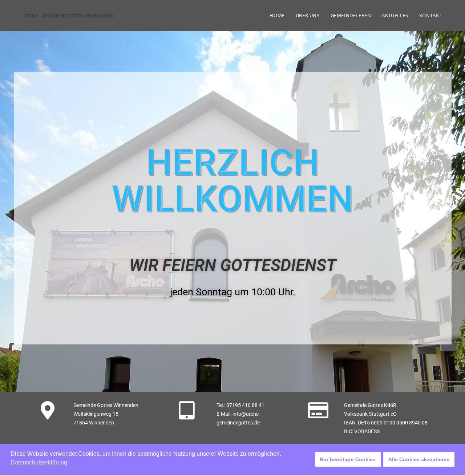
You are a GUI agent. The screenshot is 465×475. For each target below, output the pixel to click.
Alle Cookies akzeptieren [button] (419, 459)
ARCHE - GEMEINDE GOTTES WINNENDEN (68, 15)
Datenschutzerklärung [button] (39, 462)
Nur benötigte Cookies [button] (348, 459)
